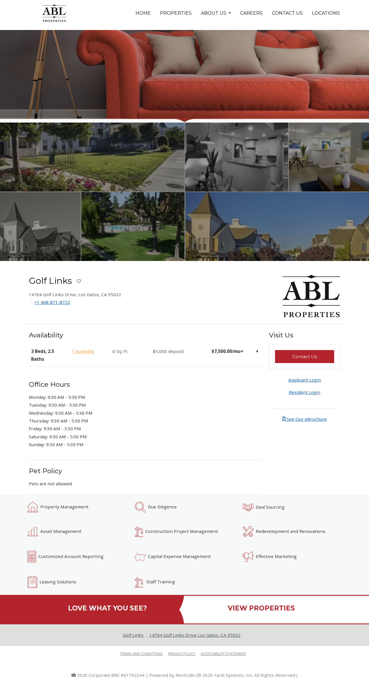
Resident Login (304, 392)
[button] (184, 192)
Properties (178, 13)
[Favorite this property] (79, 281)
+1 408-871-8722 (52, 302)
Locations (326, 13)
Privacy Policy (181, 653)
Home (143, 13)
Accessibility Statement (223, 653)
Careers (251, 13)
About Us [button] (214, 13)
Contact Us (287, 13)
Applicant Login (304, 380)
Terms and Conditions (141, 653)
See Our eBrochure (306, 419)
